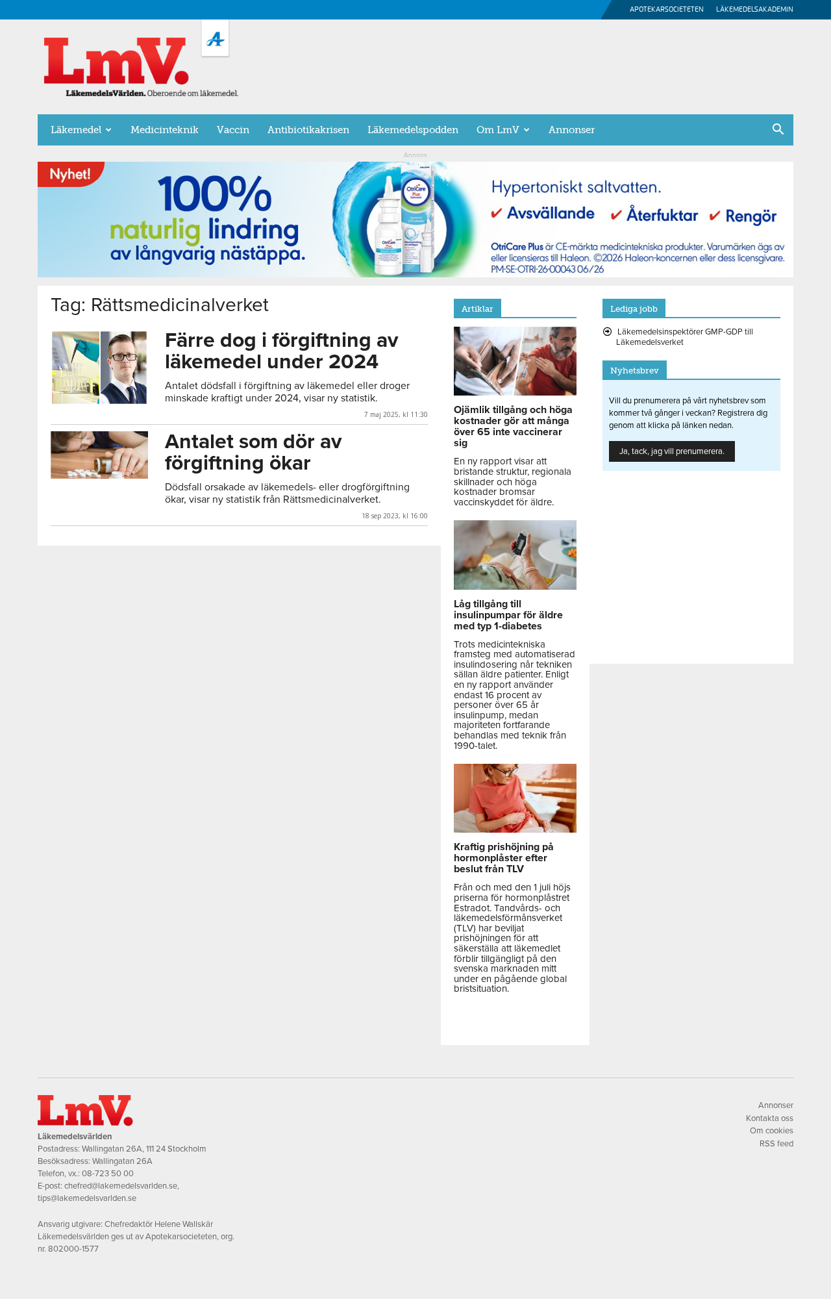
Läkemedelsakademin (754, 9)
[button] (777, 130)
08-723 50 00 (108, 1173)
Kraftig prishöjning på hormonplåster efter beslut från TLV (504, 858)
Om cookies (771, 1131)
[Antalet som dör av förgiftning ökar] (99, 454)
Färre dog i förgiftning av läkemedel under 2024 (281, 351)
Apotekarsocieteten (667, 9)
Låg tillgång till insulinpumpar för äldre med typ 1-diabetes (508, 615)
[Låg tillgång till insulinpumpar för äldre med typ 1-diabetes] (515, 586)
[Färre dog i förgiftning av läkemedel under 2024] (99, 367)
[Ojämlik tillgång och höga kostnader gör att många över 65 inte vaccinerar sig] (515, 392)
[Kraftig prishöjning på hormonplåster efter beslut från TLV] (515, 829)
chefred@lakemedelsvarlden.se (120, 1186)
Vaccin (233, 130)
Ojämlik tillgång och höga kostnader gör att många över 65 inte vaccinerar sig (513, 426)
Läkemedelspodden (412, 130)
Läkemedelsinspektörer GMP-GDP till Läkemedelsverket (684, 337)
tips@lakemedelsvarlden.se (87, 1198)
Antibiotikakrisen (308, 130)
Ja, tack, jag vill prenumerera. (672, 451)
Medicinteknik (164, 130)
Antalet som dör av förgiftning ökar (253, 452)
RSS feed (776, 1144)
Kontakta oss (769, 1118)
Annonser (572, 130)
